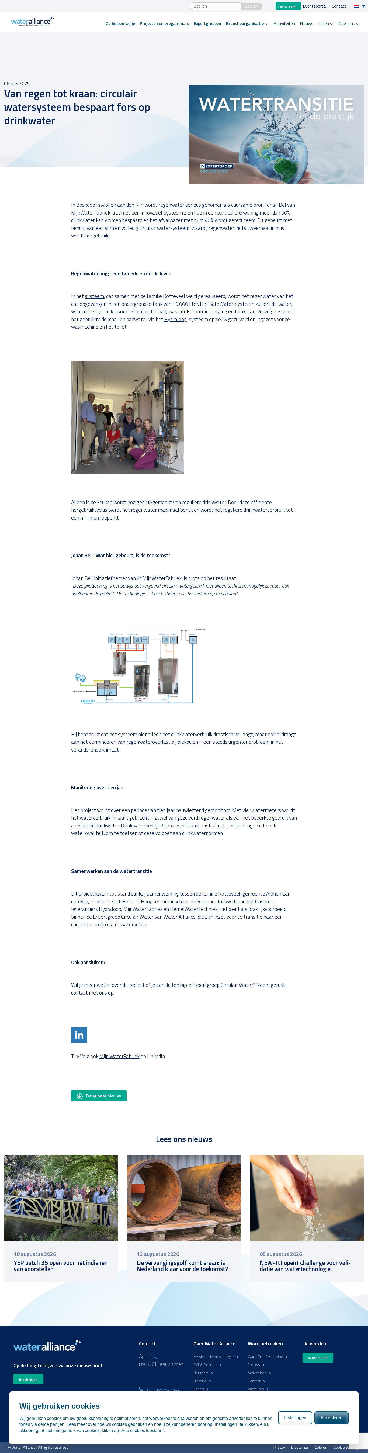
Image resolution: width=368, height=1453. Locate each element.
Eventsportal (315, 6)
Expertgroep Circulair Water (222, 985)
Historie (199, 1381)
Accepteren (331, 1417)
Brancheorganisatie (245, 23)
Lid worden (288, 6)
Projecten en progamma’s (164, 23)
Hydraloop (175, 319)
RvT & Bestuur (205, 1364)
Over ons (347, 23)
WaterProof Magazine (265, 1356)
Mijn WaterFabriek (119, 1056)
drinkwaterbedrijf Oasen (243, 901)
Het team (201, 1372)
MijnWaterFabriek (90, 212)
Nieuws (306, 23)
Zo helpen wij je (120, 23)
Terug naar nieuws (103, 1096)
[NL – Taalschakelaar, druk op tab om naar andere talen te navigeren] (361, 5)
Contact (339, 6)
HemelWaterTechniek (193, 909)
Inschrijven (28, 1379)
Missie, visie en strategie (213, 1356)
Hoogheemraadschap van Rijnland (177, 901)
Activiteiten (284, 23)
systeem (94, 296)
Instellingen (295, 1417)
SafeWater (221, 304)
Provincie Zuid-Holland (114, 901)
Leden (323, 23)
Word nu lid (318, 1357)
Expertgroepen (207, 23)
